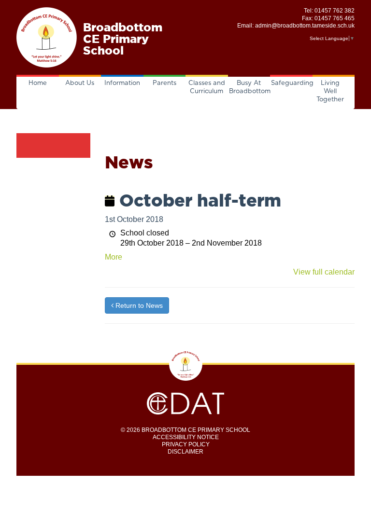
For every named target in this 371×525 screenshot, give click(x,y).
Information (122, 83)
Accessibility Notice (186, 437)
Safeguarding (292, 83)
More (113, 257)
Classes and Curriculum (206, 87)
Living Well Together (330, 91)
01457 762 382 (334, 10)
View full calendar (324, 272)
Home (38, 83)
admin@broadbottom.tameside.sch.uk (305, 25)
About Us (79, 83)
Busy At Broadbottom (250, 87)
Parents (164, 83)
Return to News (138, 305)
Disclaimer (185, 452)
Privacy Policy (186, 444)
